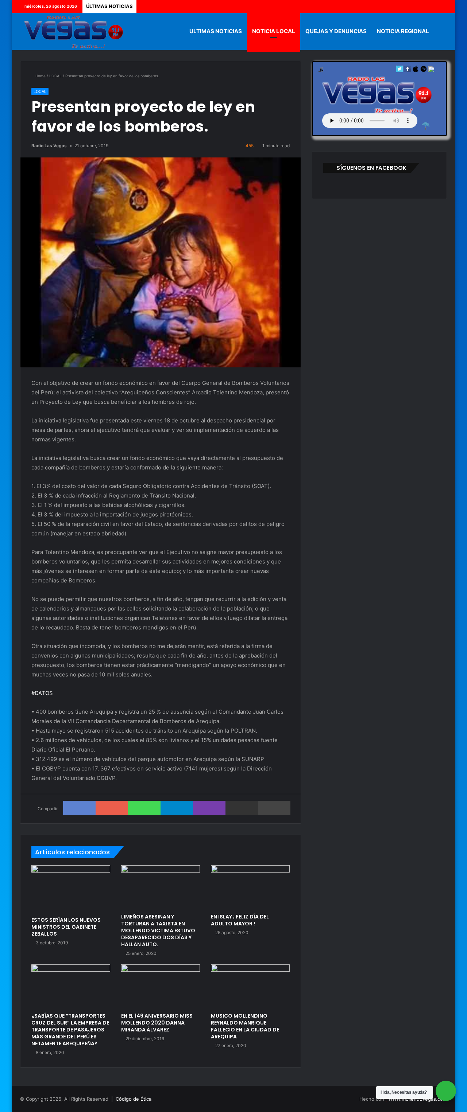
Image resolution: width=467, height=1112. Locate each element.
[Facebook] (408, 6)
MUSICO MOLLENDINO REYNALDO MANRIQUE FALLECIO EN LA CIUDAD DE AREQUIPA (245, 1026)
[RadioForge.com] (425, 126)
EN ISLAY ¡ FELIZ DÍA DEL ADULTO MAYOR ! (240, 920)
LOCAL (55, 76)
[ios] (415, 70)
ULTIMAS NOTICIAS (215, 31)
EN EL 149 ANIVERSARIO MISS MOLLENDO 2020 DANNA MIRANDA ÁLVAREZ (157, 1022)
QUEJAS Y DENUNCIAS (336, 31)
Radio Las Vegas (49, 145)
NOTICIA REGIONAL (403, 31)
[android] (431, 70)
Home (40, 76)
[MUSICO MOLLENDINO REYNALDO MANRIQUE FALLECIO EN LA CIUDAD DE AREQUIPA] (250, 986)
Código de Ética (133, 1099)
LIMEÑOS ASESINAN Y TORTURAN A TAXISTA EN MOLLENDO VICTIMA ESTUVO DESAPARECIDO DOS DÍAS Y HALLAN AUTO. (158, 930)
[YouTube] (430, 6)
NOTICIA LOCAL (273, 31)
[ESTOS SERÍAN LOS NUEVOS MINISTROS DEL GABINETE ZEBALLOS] (70, 889)
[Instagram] (441, 6)
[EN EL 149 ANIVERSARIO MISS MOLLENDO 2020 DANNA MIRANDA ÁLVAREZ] (160, 986)
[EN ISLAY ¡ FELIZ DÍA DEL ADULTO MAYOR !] (250, 887)
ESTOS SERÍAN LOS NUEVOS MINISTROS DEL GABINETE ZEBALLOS (66, 926)
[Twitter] (419, 6)
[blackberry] (423, 70)
